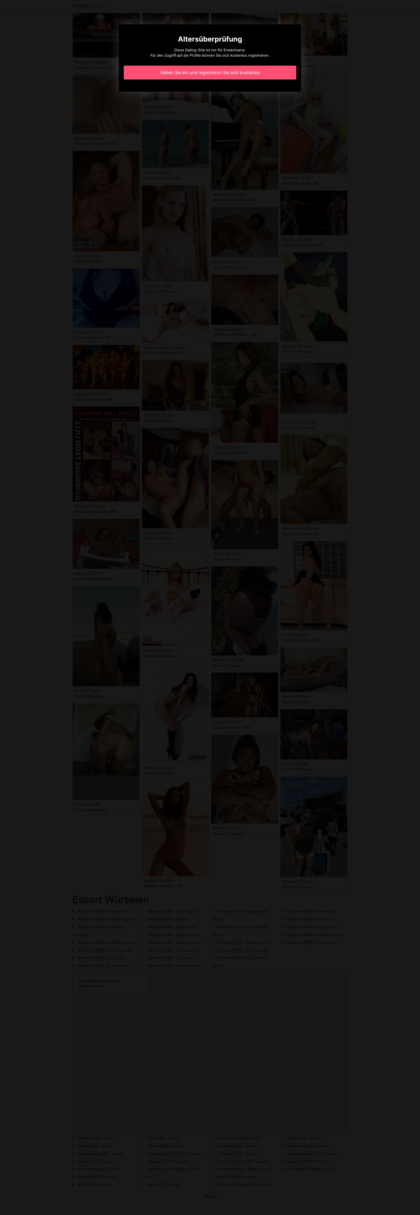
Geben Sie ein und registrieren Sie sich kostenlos (210, 72)
